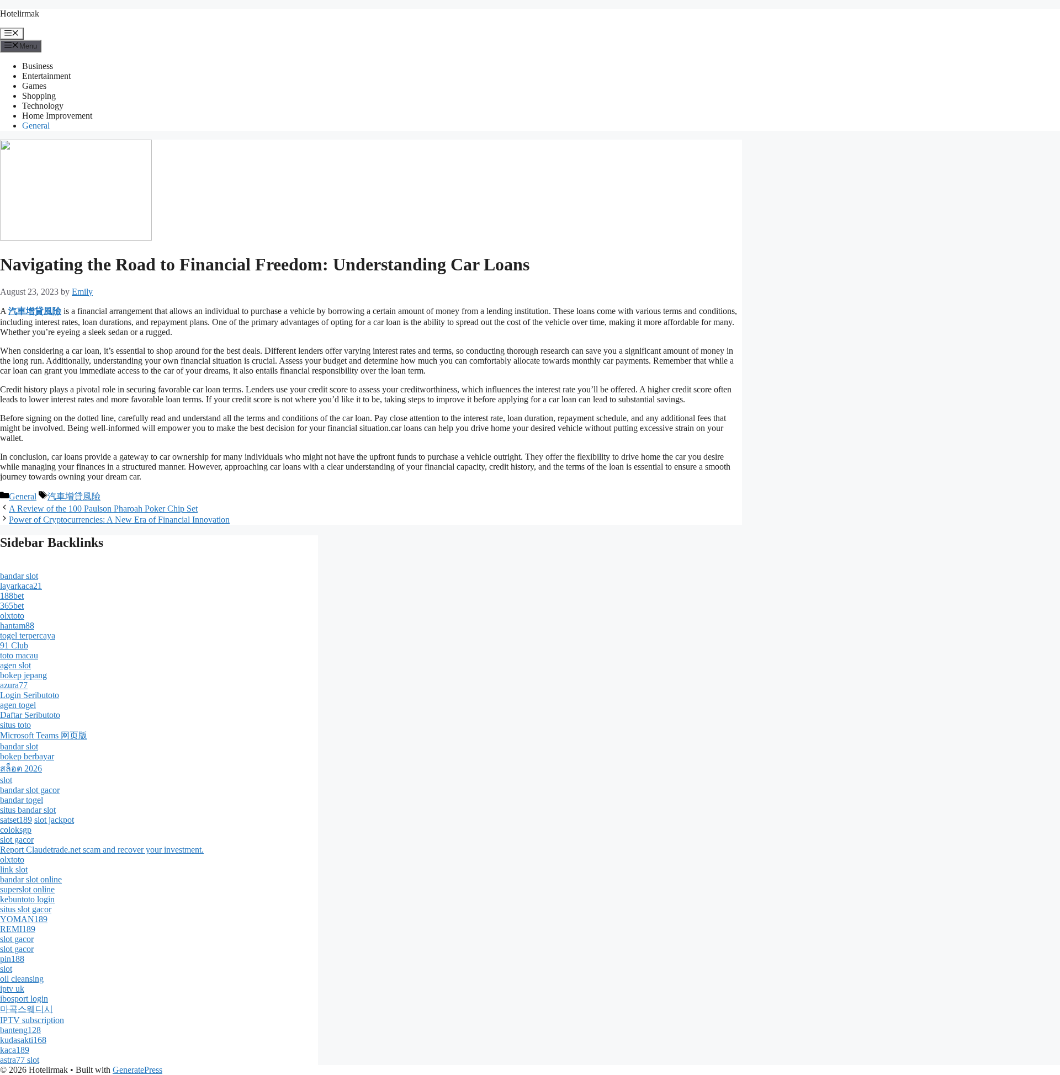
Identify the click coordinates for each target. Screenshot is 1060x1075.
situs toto (15, 725)
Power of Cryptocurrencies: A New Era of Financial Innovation (119, 519)
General (36, 125)
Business (37, 66)
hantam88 (17, 625)
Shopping (39, 95)
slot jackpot (54, 819)
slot (6, 780)
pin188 (12, 959)
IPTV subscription (32, 1020)
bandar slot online (31, 879)
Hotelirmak (19, 13)
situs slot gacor (25, 909)
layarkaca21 (21, 585)
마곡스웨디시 (26, 1009)
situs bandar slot (28, 810)
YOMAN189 (23, 919)
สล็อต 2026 (21, 768)
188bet (12, 595)
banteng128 (20, 1030)
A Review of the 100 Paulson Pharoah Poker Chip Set (103, 508)
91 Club (14, 645)
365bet (12, 605)
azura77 (14, 685)
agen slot (15, 665)
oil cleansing (22, 978)
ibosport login (24, 998)
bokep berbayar (27, 756)
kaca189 (14, 1050)
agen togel (18, 705)
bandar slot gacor (30, 790)
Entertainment (46, 76)
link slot (14, 869)
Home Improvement (57, 115)
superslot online (27, 889)
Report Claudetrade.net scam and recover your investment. (102, 849)
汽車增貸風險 (73, 496)
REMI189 (17, 929)
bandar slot (19, 576)
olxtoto (12, 615)
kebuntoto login (27, 899)
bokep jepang (23, 675)
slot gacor (17, 839)
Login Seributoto (29, 695)
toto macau (19, 655)
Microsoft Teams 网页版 (43, 735)
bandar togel (21, 800)
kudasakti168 (23, 1040)
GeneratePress (137, 1069)
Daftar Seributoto (30, 715)
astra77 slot (19, 1060)
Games (34, 86)
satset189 (16, 819)
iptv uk (12, 988)
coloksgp (15, 829)
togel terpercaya (27, 635)
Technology (42, 105)
